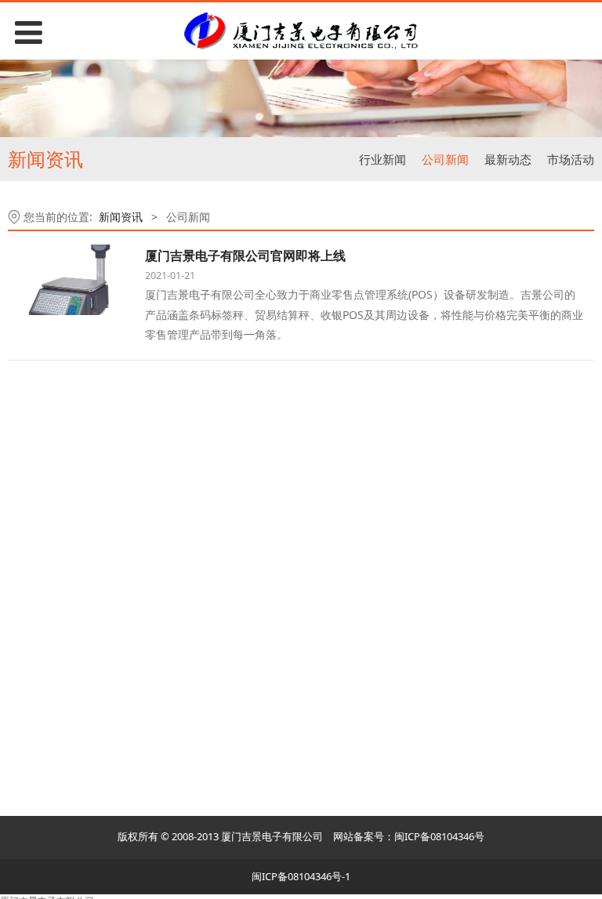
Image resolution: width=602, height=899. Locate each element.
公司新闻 (445, 159)
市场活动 (570, 159)
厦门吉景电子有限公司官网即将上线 (245, 255)
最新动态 (507, 159)
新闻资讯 (121, 216)
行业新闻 (382, 159)
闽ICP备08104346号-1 (301, 876)
